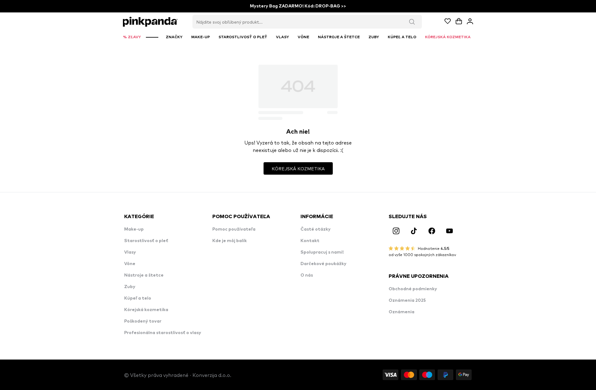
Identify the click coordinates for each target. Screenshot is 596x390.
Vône (129, 264)
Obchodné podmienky (413, 289)
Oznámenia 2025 (407, 300)
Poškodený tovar (142, 321)
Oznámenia (401, 312)
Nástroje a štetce (144, 275)
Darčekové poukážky (323, 264)
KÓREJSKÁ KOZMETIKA (298, 168)
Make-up (134, 229)
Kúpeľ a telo (137, 298)
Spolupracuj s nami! (322, 252)
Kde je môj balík (229, 241)
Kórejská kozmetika (146, 310)
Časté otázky (315, 229)
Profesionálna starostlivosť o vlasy (162, 333)
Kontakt (309, 241)
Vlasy (130, 252)
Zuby (129, 287)
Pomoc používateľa (233, 229)
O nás (306, 275)
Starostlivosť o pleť (146, 241)
